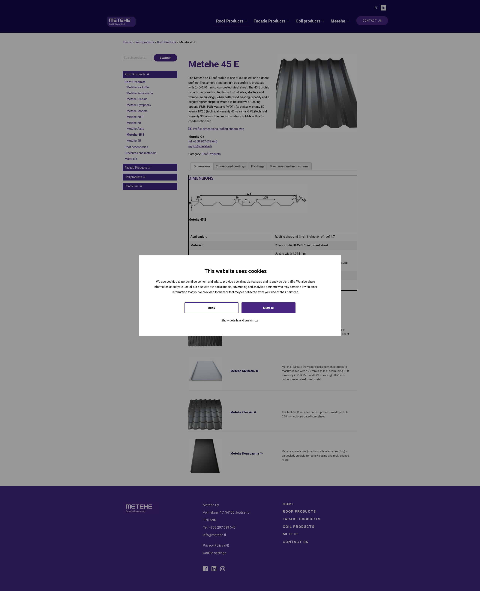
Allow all (268, 308)
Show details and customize (240, 320)
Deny (211, 308)
